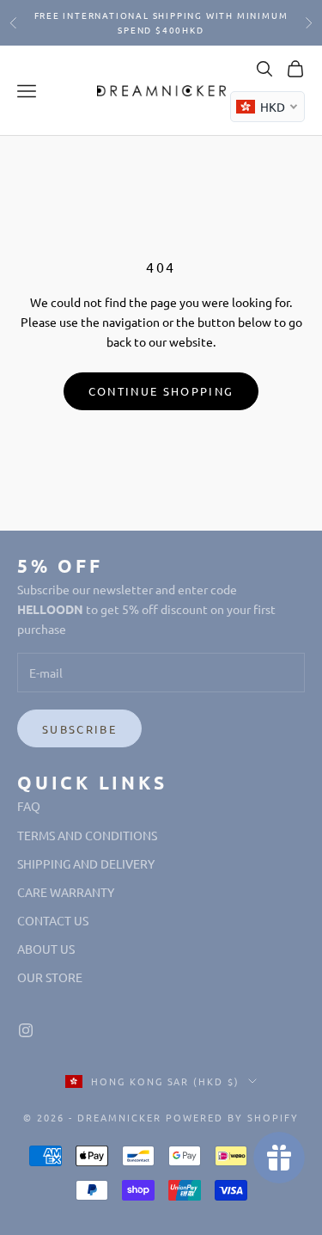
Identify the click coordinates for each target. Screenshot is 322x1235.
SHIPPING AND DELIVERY (86, 863)
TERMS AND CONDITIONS (87, 835)
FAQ (28, 806)
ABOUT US (46, 948)
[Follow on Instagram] (25, 1030)
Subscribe (79, 729)
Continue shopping (161, 391)
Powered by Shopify (232, 1117)
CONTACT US (52, 920)
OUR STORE (49, 977)
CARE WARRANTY (65, 892)
